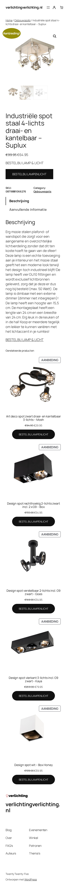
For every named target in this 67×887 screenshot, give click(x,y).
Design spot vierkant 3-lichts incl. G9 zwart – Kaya (33, 679)
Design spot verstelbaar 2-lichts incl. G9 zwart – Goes (33, 592)
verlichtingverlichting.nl (24, 7)
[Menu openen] (48, 7)
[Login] (54, 7)
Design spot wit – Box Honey (33, 765)
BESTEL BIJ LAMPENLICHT (29, 174)
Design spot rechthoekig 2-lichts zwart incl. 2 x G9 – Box (33, 505)
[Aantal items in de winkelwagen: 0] (61, 7)
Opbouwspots (22, 20)
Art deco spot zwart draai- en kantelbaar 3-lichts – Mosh (33, 418)
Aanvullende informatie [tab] (28, 209)
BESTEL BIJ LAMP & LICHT (25, 339)
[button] (54, 36)
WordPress (30, 879)
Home (9, 20)
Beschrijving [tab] (19, 201)
